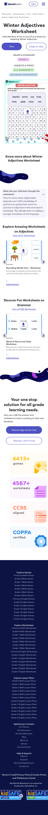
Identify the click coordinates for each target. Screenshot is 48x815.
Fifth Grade (37, 14)
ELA (28, 14)
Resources (6, 14)
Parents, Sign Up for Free (24, 430)
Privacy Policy (23, 775)
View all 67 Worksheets (24, 235)
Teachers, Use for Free (24, 440)
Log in (33, 4)
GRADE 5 (23, 59)
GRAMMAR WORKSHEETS (23, 74)
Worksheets (19, 14)
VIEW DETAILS (12, 285)
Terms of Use (9, 775)
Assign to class (36, 46)
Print (11, 46)
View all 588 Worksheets (24, 309)
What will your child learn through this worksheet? (21, 192)
